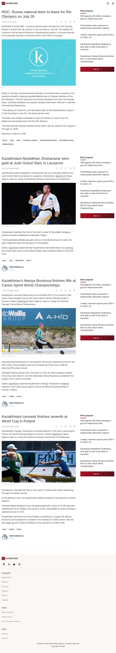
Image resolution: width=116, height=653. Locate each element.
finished (65, 383)
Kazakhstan (6, 577)
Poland (11, 396)
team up (10, 523)
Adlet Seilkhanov (16, 267)
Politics (5, 582)
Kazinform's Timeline (30, 140)
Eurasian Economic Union (48, 140)
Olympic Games (8, 144)
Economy (5, 586)
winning (69, 248)
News (19, 140)
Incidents (5, 600)
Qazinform (61, 176)
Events (5, 140)
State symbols (7, 617)
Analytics (5, 591)
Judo (11, 260)
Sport (12, 140)
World (4, 595)
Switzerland (19, 260)
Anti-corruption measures (11, 621)
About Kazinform (8, 612)
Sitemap (5, 634)
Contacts (5, 638)
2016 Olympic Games (67, 140)
